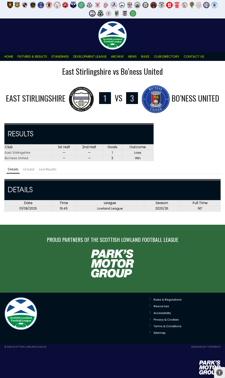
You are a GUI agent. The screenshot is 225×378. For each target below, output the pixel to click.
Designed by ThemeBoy (206, 346)
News (132, 56)
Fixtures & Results (32, 56)
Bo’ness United (16, 158)
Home (8, 56)
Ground (28, 169)
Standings (60, 56)
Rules (145, 56)
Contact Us (194, 56)
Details (13, 169)
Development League (90, 56)
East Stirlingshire (17, 152)
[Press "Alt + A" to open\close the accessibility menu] (219, 372)
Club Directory (166, 56)
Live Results (47, 169)
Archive (117, 56)
